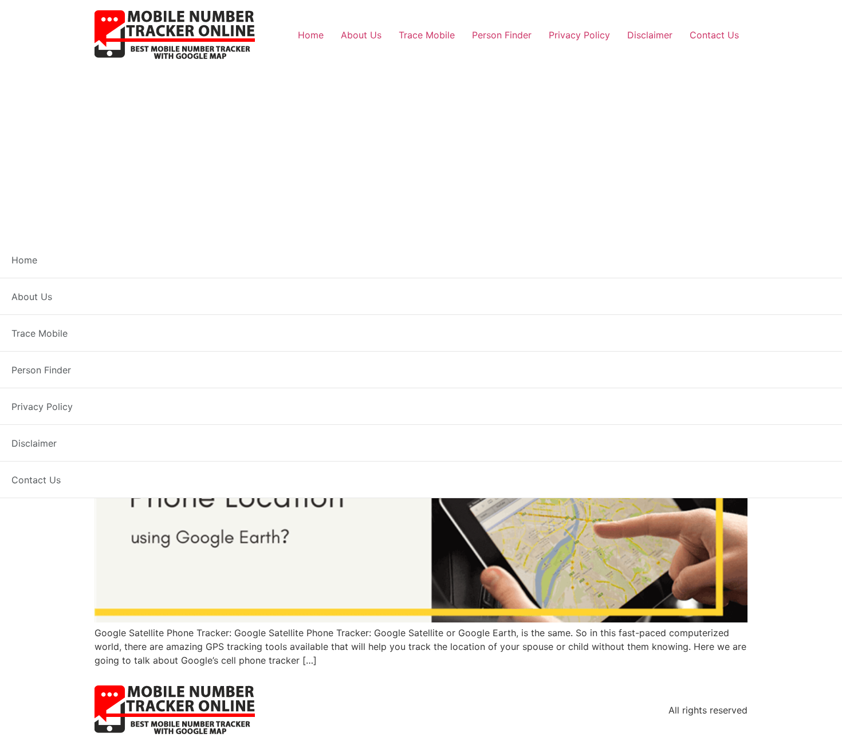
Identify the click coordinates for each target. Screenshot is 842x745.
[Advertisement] (421, 146)
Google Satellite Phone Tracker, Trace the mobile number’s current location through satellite (419, 304)
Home (311, 35)
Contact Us (714, 35)
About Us (361, 35)
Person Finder (502, 35)
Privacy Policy (579, 35)
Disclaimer (649, 35)
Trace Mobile (427, 35)
